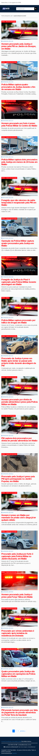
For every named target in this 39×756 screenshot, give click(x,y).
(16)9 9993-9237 (12, 744)
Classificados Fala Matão (11, 741)
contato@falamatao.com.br (24, 744)
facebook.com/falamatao (11, 747)
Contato (19, 741)
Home (3, 741)
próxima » (23, 731)
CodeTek (14, 753)
